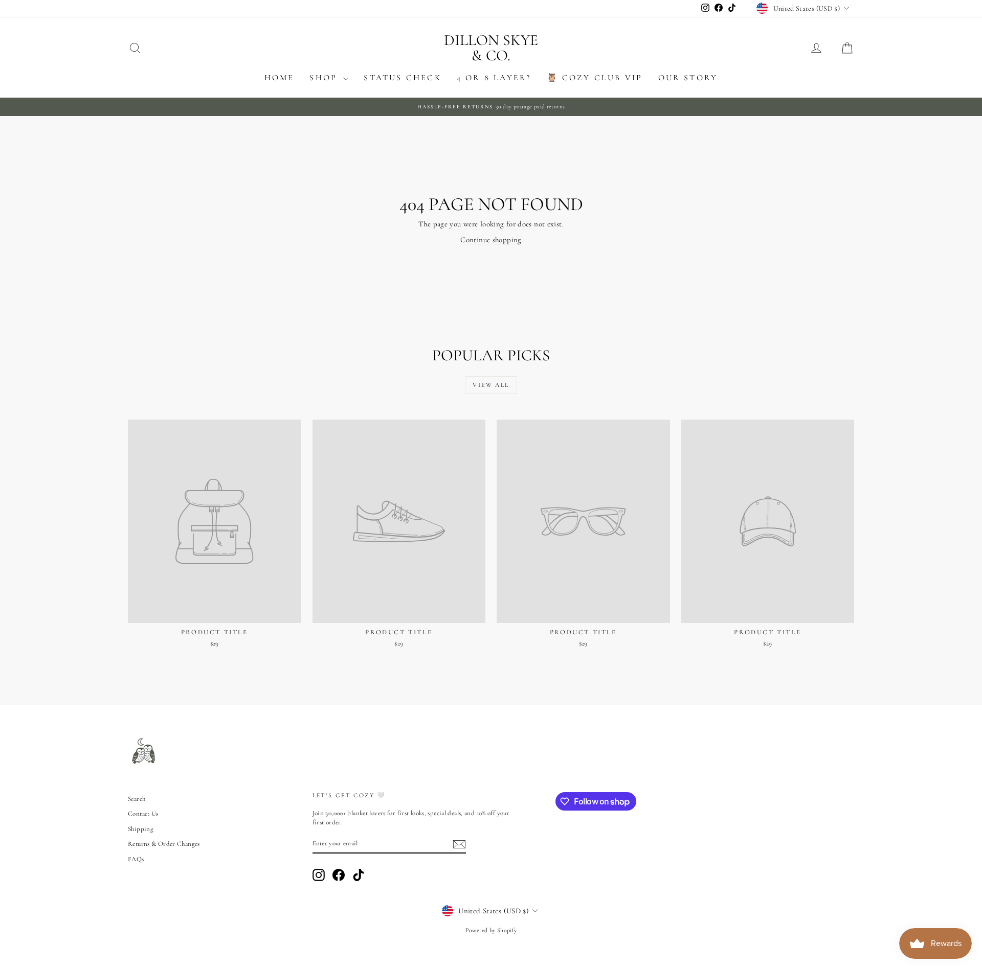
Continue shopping (490, 239)
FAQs (136, 859)
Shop (325, 78)
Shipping (140, 829)
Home (279, 78)
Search (136, 799)
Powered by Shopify (491, 930)
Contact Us (143, 814)
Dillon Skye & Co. (491, 48)
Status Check (402, 78)
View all (491, 384)
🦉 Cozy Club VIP (595, 78)
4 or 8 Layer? (494, 78)
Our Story (688, 78)
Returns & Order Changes (164, 844)
